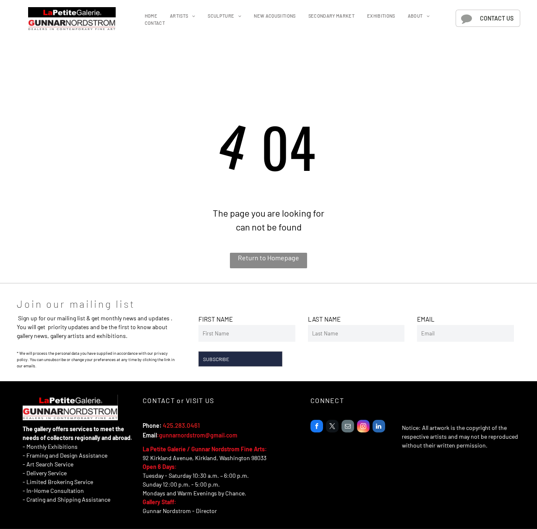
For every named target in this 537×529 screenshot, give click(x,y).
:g (159, 435)
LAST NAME (324, 319)
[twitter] (332, 427)
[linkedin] (379, 427)
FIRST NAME (215, 319)
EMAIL (426, 319)
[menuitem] (151, 16)
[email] (347, 427)
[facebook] (316, 427)
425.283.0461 (181, 425)
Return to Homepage (268, 258)
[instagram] (363, 427)
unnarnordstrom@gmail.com (199, 435)
